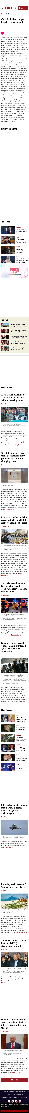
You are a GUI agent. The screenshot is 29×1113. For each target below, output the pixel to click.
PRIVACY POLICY (19, 1095)
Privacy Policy (24, 1104)
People (18, 715)
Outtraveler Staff (10, 32)
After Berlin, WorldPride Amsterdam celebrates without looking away (13, 397)
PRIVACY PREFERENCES (7, 1097)
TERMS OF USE (16, 1097)
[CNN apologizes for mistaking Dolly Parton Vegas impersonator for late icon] (8, 259)
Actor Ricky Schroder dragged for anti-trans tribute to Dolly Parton (21, 760)
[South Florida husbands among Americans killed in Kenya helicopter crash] (5, 325)
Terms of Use (6, 1106)
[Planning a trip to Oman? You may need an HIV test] (14, 901)
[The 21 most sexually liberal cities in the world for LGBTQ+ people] (5, 348)
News (17, 256)
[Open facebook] (9, 1101)
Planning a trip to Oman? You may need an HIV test (13, 885)
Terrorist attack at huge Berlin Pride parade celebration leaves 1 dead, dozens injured (14, 587)
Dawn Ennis (5, 464)
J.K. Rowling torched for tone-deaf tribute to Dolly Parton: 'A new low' (21, 721)
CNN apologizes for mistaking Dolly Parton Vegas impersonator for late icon (22, 262)
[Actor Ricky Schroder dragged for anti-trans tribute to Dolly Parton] (8, 757)
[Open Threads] (16, 1101)
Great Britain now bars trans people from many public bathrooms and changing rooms (13, 457)
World (7, 14)
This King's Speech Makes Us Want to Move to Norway (19, 337)
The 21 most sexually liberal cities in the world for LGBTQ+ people (19, 349)
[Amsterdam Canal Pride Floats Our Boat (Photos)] (5, 342)
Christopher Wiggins (6, 595)
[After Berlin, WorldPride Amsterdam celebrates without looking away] (14, 414)
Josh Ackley (5, 949)
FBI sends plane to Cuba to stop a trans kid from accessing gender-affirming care (14, 809)
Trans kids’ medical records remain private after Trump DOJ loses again (21, 740)
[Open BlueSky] (12, 1101)
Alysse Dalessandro (6, 403)
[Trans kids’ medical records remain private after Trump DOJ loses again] (8, 738)
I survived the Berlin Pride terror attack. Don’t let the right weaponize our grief (14, 520)
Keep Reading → (20, 445)
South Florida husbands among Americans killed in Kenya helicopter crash (18, 325)
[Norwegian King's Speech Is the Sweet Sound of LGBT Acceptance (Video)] (5, 337)
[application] (14, 270)
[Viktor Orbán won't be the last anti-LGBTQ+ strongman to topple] (14, 960)
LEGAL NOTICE (24, 1097)
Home (2, 14)
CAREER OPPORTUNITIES (20, 1092)
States (18, 764)
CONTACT (6, 1092)
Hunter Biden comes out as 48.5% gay (20, 250)
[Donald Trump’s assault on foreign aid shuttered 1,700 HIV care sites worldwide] (14, 665)
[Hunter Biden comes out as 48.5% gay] (8, 249)
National (18, 227)
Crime (17, 237)
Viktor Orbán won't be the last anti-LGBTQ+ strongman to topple (14, 943)
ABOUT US (11, 1092)
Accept (14, 1110)
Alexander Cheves (6, 526)
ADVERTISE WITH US (10, 1095)
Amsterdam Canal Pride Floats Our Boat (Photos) (18, 342)
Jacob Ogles (5, 655)
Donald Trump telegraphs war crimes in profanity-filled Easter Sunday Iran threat (14, 1023)
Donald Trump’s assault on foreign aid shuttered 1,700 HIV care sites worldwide (13, 647)
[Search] (16, 8)
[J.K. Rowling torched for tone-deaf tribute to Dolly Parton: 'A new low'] (8, 718)
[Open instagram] (20, 1101)
